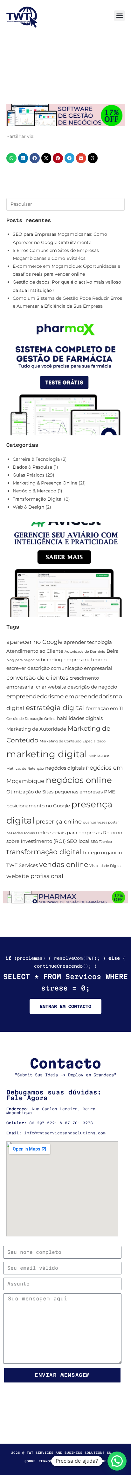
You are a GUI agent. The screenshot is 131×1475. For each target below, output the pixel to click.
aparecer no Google (34, 641)
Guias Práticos (29, 475)
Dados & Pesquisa (32, 467)
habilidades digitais (80, 718)
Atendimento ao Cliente (34, 651)
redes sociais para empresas (69, 833)
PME (109, 792)
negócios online (79, 780)
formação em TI (105, 708)
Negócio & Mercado (34, 491)
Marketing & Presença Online (45, 483)
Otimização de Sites (29, 792)
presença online (59, 821)
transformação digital (44, 852)
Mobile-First (98, 756)
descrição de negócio (92, 687)
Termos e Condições (59, 1461)
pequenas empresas (79, 792)
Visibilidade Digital (105, 866)
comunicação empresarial (81, 668)
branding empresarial (66, 660)
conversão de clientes (37, 677)
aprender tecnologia (88, 642)
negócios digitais (65, 768)
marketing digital (46, 754)
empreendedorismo (35, 696)
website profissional (34, 876)
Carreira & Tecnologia (36, 459)
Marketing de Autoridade (36, 729)
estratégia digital (55, 707)
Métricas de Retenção (25, 768)
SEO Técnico (101, 842)
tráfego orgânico (102, 853)
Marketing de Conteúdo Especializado (73, 741)
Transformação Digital (38, 499)
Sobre (30, 1461)
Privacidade (94, 1461)
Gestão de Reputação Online (31, 719)
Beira (113, 651)
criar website (51, 687)
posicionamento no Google (38, 806)
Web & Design (28, 507)
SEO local (78, 841)
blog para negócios (22, 660)
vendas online (63, 864)
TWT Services (22, 865)
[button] (119, 15)
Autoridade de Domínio (85, 652)
